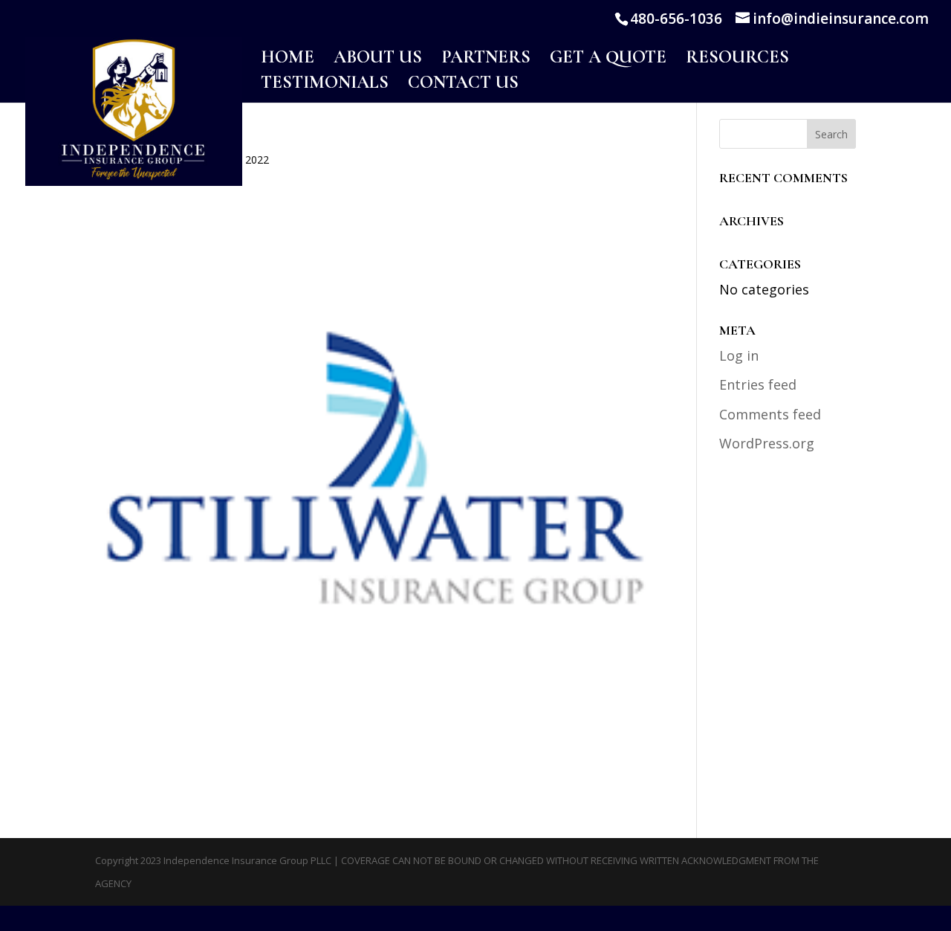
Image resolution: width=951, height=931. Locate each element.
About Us (378, 60)
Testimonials (325, 85)
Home (287, 60)
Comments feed (770, 414)
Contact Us (463, 85)
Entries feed (757, 384)
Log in (739, 355)
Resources (737, 60)
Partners (485, 60)
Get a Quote (608, 60)
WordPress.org (766, 443)
